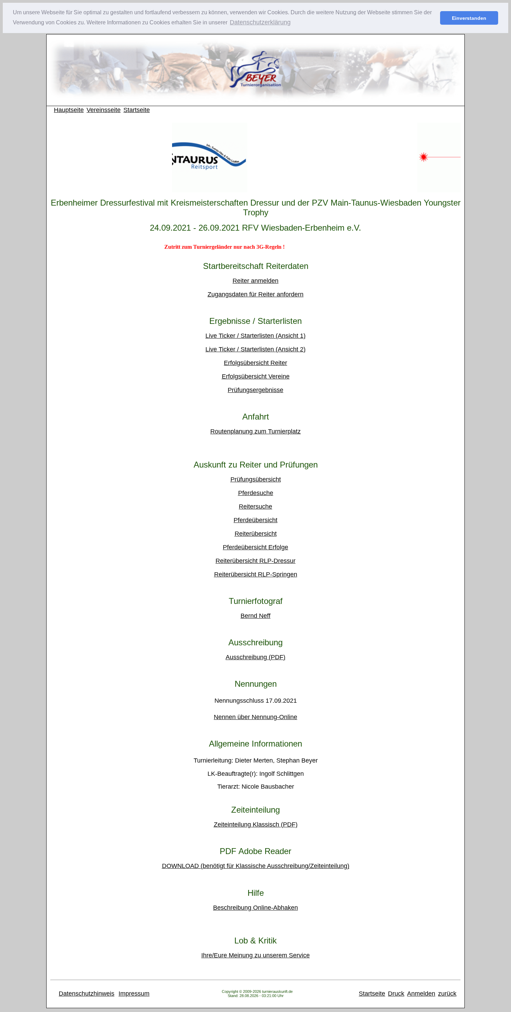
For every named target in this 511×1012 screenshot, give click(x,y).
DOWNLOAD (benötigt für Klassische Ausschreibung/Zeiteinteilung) (255, 865)
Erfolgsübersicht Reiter (255, 362)
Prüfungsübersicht (255, 479)
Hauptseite (69, 109)
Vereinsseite (104, 109)
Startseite (136, 109)
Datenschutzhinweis (86, 993)
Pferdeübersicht (255, 520)
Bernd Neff (255, 615)
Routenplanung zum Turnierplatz (255, 431)
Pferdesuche (255, 492)
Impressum (134, 993)
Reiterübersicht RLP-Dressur (255, 560)
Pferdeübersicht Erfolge (255, 547)
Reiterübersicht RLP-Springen (255, 574)
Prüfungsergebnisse (255, 390)
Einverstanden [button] (469, 18)
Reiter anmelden (255, 280)
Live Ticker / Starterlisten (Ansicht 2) (255, 349)
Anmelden (421, 993)
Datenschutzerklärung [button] (260, 22)
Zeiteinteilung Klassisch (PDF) (256, 824)
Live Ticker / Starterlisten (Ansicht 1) (255, 335)
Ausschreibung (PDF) (255, 657)
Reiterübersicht (256, 533)
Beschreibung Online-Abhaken (255, 907)
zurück (447, 993)
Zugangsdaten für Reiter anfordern (255, 294)
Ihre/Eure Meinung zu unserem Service (255, 955)
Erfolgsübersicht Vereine (256, 376)
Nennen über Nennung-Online (255, 717)
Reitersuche (255, 506)
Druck (396, 993)
